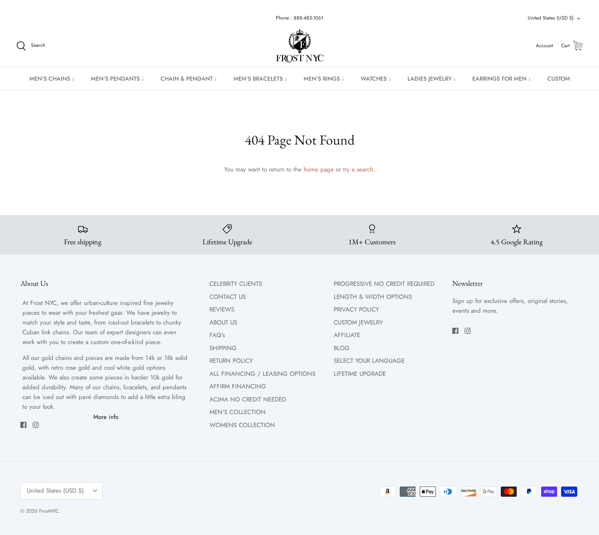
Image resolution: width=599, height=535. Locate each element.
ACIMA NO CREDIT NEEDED (247, 399)
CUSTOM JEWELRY (358, 322)
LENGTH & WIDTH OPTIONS (373, 296)
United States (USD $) (551, 18)
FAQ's (217, 335)
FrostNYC (49, 511)
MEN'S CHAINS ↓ (52, 79)
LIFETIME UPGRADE (360, 373)
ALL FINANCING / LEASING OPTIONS (262, 373)
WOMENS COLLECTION (242, 425)
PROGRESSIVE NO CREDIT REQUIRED (384, 283)
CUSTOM (558, 79)
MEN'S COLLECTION (237, 412)
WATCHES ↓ (376, 79)
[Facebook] (23, 425)
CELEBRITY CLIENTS (235, 283)
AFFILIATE (347, 335)
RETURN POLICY (231, 360)
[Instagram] (36, 425)
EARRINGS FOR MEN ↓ (501, 79)
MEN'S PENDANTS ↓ (117, 79)
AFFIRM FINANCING (237, 386)
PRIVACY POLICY (356, 309)
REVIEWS (221, 309)
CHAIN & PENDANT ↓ (189, 79)
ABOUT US (223, 322)
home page (319, 169)
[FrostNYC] (299, 46)
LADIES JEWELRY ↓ (431, 79)
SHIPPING (223, 348)
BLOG (342, 348)
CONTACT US (227, 296)
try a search (358, 169)
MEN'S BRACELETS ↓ (260, 79)
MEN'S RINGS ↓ (324, 79)
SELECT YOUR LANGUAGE (369, 360)
